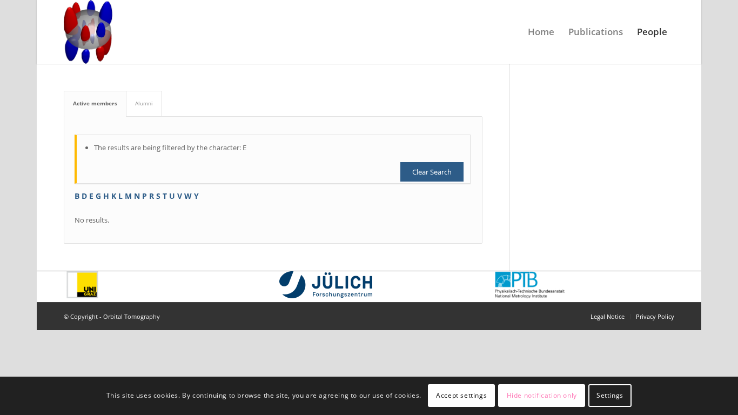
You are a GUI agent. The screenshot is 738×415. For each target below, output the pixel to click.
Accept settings (461, 395)
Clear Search (432, 172)
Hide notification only (542, 395)
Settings (609, 395)
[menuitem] (541, 32)
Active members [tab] (95, 103)
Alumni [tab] (144, 103)
